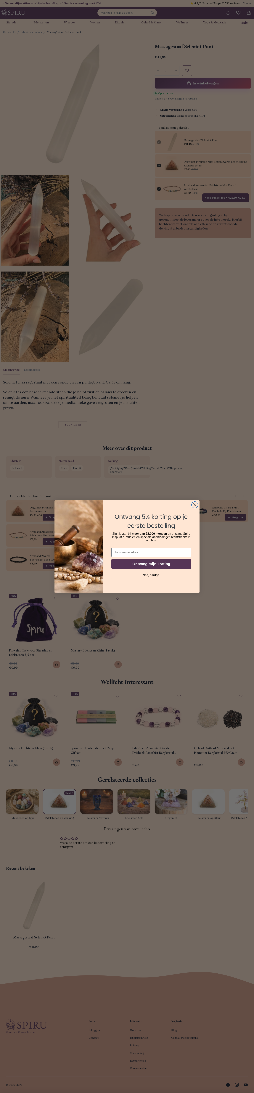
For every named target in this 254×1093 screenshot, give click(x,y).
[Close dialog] (195, 505)
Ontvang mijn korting (151, 564)
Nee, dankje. (151, 575)
